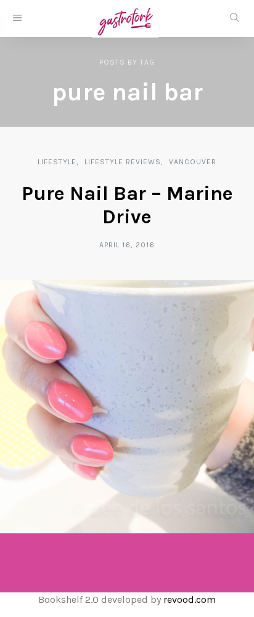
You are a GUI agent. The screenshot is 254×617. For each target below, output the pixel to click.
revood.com (189, 599)
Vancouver (192, 161)
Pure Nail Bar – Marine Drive (127, 205)
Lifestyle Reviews (122, 161)
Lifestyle (57, 161)
